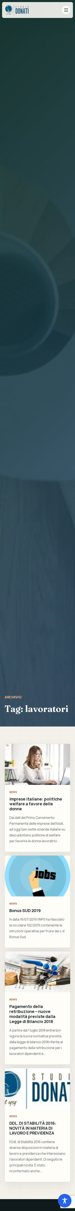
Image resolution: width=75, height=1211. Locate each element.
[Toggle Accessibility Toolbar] (65, 1200)
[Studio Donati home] (17, 10)
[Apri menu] (66, 10)
